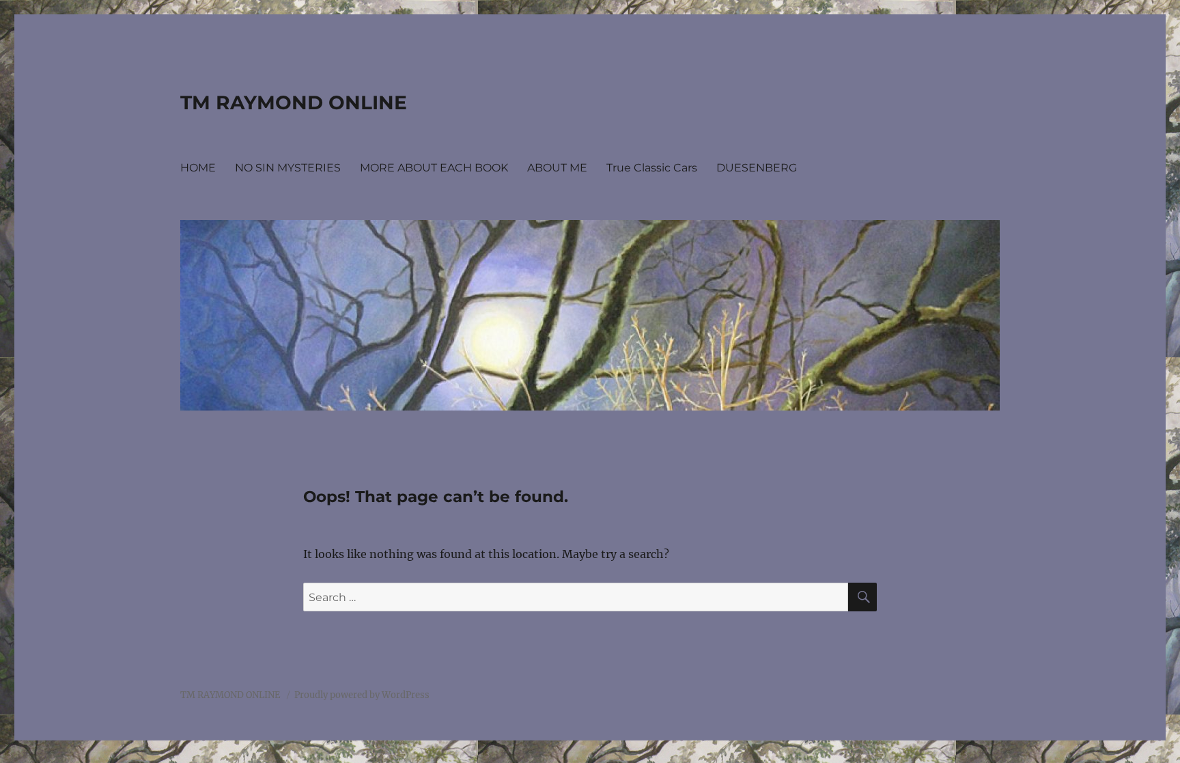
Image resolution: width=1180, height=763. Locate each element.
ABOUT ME (557, 167)
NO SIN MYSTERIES (288, 167)
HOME (198, 167)
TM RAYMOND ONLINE (293, 102)
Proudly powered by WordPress (362, 695)
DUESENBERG (756, 167)
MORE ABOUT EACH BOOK (434, 167)
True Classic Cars (651, 167)
